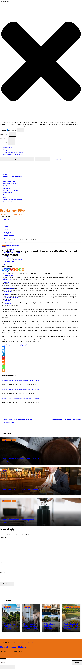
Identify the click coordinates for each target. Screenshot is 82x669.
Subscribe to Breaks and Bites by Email (14, 345)
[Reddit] (3, 360)
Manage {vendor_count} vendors (13, 152)
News (6, 229)
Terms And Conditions (9, 181)
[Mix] (3, 363)
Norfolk (6, 268)
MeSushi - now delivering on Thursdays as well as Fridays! (20, 380)
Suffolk (6, 265)
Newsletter (6, 188)
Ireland (6, 282)
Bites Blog (7, 607)
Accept (5, 159)
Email (2, 563)
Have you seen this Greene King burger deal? (20, 489)
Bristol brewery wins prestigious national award (66, 420)
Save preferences (42, 159)
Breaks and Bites (13, 210)
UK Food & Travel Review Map (12, 199)
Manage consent (7, 666)
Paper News (22, 643)
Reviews (77, 607)
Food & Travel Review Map (13, 259)
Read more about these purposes (13, 154)
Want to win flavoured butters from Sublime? (20, 459)
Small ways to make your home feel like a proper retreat (30, 627)
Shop (4, 197)
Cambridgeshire (9, 272)
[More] (3, 370)
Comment (3, 537)
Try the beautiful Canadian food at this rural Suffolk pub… (71, 627)
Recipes (5, 195)
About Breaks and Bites (9, 183)
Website (2, 573)
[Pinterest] (3, 357)
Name (2, 553)
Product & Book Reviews (12, 253)
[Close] (3, 659)
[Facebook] (3, 347)
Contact (5, 179)
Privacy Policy (7, 192)
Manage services (8, 150)
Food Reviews (68, 607)
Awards (5, 186)
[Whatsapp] (3, 367)
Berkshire (7, 279)
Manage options (8, 147)
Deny (14, 159)
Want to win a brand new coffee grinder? (18, 520)
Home (5, 174)
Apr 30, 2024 (7, 522)
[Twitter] (3, 351)
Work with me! (7, 202)
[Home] (1, 222)
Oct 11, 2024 (7, 492)
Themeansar (31, 643)
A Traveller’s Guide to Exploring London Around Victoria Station (50, 628)
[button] (41, 61)
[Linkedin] (3, 354)
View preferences (26, 159)
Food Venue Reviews (10, 242)
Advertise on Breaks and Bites (12, 176)
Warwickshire (8, 275)
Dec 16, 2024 (7, 461)
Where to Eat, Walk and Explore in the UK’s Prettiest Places (11, 627)
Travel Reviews (9, 249)
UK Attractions (9, 261)
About (6, 294)
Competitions (8, 256)
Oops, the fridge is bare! (10, 190)
